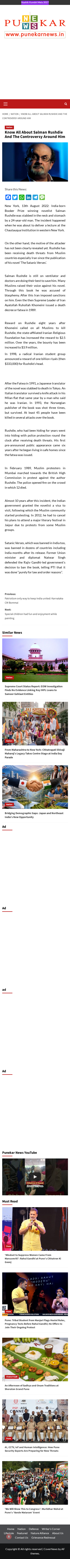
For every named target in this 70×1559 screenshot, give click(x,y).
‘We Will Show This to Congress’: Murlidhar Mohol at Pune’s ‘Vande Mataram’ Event (34, 1510)
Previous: (34, 598)
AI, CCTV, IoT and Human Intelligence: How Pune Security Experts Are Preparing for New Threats (32, 1449)
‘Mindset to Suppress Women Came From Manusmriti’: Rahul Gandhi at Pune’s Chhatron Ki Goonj (33, 1258)
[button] (5, 103)
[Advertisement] (35, 72)
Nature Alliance (40, 1533)
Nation (9, 127)
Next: (31, 614)
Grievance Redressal (43, 1537)
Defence (34, 1528)
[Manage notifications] (9, 1536)
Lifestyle (9, 1533)
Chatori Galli (11, 1376)
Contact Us (21, 1537)
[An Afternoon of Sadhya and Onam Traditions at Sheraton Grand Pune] (35, 1359)
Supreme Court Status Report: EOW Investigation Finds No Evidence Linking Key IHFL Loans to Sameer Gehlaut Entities (34, 690)
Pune (8, 1246)
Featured (22, 1533)
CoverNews (50, 1549)
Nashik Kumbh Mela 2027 (35, 2)
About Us (57, 1533)
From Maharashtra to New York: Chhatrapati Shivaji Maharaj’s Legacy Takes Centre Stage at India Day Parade (35, 753)
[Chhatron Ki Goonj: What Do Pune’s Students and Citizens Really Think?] (35, 1176)
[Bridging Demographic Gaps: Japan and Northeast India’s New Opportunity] (35, 787)
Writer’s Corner (51, 1528)
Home (10, 1528)
